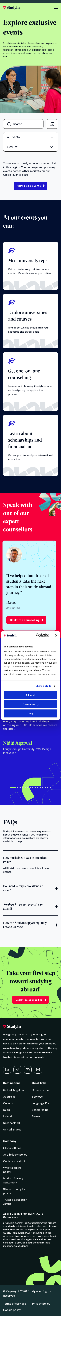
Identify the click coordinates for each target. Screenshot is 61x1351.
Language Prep (41, 1103)
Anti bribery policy (15, 1154)
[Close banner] (56, 635)
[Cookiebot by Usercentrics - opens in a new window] (37, 635)
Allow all (30, 695)
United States (12, 1129)
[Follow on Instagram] (38, 1070)
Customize (29, 704)
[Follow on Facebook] (17, 1070)
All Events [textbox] (13, 137)
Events (36, 1116)
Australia (9, 1097)
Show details (43, 685)
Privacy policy (41, 1304)
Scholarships (40, 1110)
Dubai (6, 1110)
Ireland (7, 1116)
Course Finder (41, 1090)
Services (37, 1097)
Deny (30, 713)
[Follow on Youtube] (28, 1070)
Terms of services (14, 1304)
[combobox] (52, 124)
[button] (13, 787)
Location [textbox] (12, 146)
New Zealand (11, 1123)
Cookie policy (12, 1310)
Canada (8, 1103)
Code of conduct (14, 1161)
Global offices (12, 1148)
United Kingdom (13, 1090)
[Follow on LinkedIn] (7, 1070)
